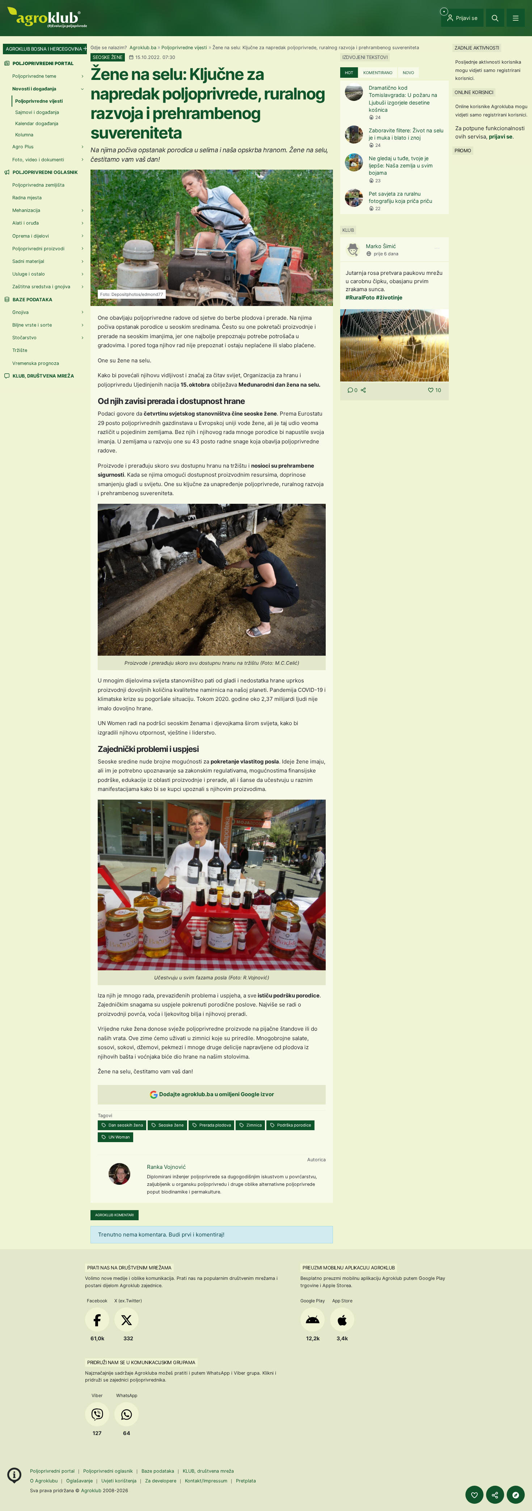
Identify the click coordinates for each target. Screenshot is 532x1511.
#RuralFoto (360, 297)
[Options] (436, 248)
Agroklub (91, 1490)
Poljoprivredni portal (53, 1471)
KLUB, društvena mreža (43, 376)
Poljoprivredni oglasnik (45, 172)
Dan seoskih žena (125, 1125)
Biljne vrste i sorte (32, 325)
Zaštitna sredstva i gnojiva (41, 286)
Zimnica (253, 1125)
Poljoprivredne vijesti (184, 47)
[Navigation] (516, 18)
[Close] (495, 18)
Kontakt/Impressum (206, 1481)
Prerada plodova (214, 1125)
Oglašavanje (79, 1481)
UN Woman (118, 1137)
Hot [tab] (349, 72)
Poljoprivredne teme (34, 76)
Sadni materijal (28, 261)
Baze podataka (32, 299)
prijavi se (500, 136)
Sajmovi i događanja (37, 112)
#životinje (389, 297)
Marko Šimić (381, 246)
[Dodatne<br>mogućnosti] (516, 1495)
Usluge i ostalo (28, 274)
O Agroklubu (44, 1481)
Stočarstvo (24, 337)
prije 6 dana (386, 253)
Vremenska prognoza (35, 363)
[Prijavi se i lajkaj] (474, 1495)
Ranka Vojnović (166, 1166)
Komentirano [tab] (377, 72)
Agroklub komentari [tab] (114, 1215)
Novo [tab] (408, 72)
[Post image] (394, 344)
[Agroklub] (47, 16)
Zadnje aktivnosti (477, 48)
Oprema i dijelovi (30, 236)
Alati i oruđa (25, 223)
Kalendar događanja (36, 123)
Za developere (160, 1481)
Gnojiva (20, 312)
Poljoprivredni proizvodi (38, 248)
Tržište (19, 350)
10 (438, 390)
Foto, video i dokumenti (38, 159)
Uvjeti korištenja (118, 1481)
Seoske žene (170, 1125)
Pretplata (246, 1481)
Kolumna (24, 134)
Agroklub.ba (143, 47)
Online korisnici (474, 92)
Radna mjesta (27, 197)
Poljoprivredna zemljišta (38, 185)
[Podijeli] (495, 1495)
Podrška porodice (293, 1125)
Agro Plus (23, 146)
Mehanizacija (26, 210)
